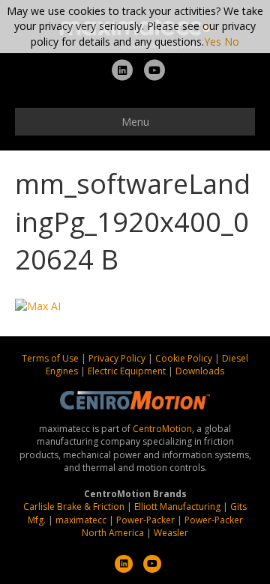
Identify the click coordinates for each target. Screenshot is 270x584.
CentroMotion (162, 428)
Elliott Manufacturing (177, 506)
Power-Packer (145, 520)
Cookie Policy (184, 358)
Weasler (171, 532)
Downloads (200, 371)
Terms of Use (51, 358)
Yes (212, 41)
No (231, 41)
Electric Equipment (127, 371)
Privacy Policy (118, 358)
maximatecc (81, 520)
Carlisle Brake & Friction (73, 506)
